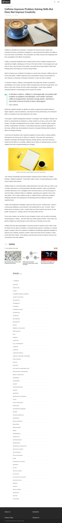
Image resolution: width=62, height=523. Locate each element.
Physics (15, 467)
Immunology (16, 405)
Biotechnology (17, 331)
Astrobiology (16, 303)
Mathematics (16, 418)
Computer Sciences (18, 353)
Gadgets (15, 384)
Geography (16, 393)
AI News (15, 290)
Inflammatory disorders (19, 408)
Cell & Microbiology (18, 343)
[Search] (54, 2)
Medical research (17, 421)
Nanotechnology (17, 439)
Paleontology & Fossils (19, 461)
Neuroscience (16, 443)
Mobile (14, 430)
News (21, 273)
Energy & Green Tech (18, 374)
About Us (7, 512)
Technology (16, 492)
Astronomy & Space (18, 309)
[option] (13, 257)
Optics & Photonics (18, 455)
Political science (17, 470)
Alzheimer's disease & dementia (21, 294)
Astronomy (16, 306)
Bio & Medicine (16, 318)
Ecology (15, 362)
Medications (16, 424)
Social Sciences (17, 489)
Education (15, 365)
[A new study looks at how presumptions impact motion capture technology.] (31, 256)
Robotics (15, 483)
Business (15, 337)
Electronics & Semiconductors (21, 368)
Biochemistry (16, 321)
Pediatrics (15, 464)
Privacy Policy (9, 517)
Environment (16, 380)
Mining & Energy (17, 427)
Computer (15, 349)
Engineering (16, 377)
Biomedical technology (19, 328)
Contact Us (36, 517)
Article (16, 15)
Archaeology (16, 300)
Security (15, 486)
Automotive (16, 315)
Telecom (15, 495)
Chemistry (15, 346)
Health (14, 399)
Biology (15, 325)
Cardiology (16, 340)
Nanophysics (16, 436)
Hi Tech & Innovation (18, 402)
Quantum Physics (17, 480)
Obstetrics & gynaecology (20, 446)
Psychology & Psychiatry (19, 477)
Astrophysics (16, 312)
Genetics (15, 390)
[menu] (58, 2)
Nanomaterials (17, 433)
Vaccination (16, 498)
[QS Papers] (6, 1)
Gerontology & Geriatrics (19, 396)
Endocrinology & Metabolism (20, 371)
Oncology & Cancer (18, 449)
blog (14, 334)
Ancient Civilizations (18, 297)
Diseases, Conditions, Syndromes (21, 356)
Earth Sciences (17, 359)
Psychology (9, 6)
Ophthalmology (17, 452)
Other (14, 458)
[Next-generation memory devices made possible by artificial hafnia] (13, 256)
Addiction (15, 284)
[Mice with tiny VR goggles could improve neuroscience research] (49, 256)
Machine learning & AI (18, 415)
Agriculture (16, 287)
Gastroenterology (18, 387)
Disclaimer (36, 512)
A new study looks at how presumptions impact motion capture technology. (30, 263)
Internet (15, 411)
